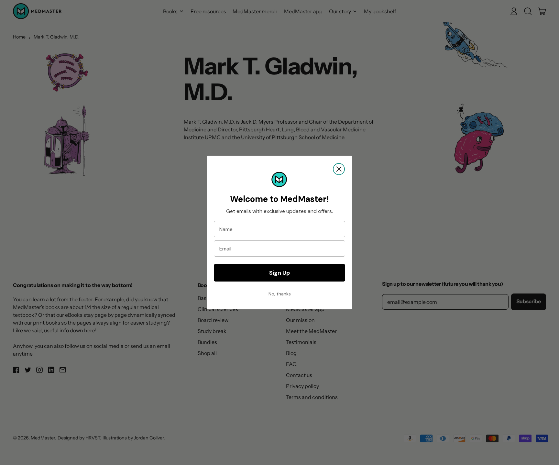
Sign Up (279, 273)
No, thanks (280, 294)
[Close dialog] (339, 169)
